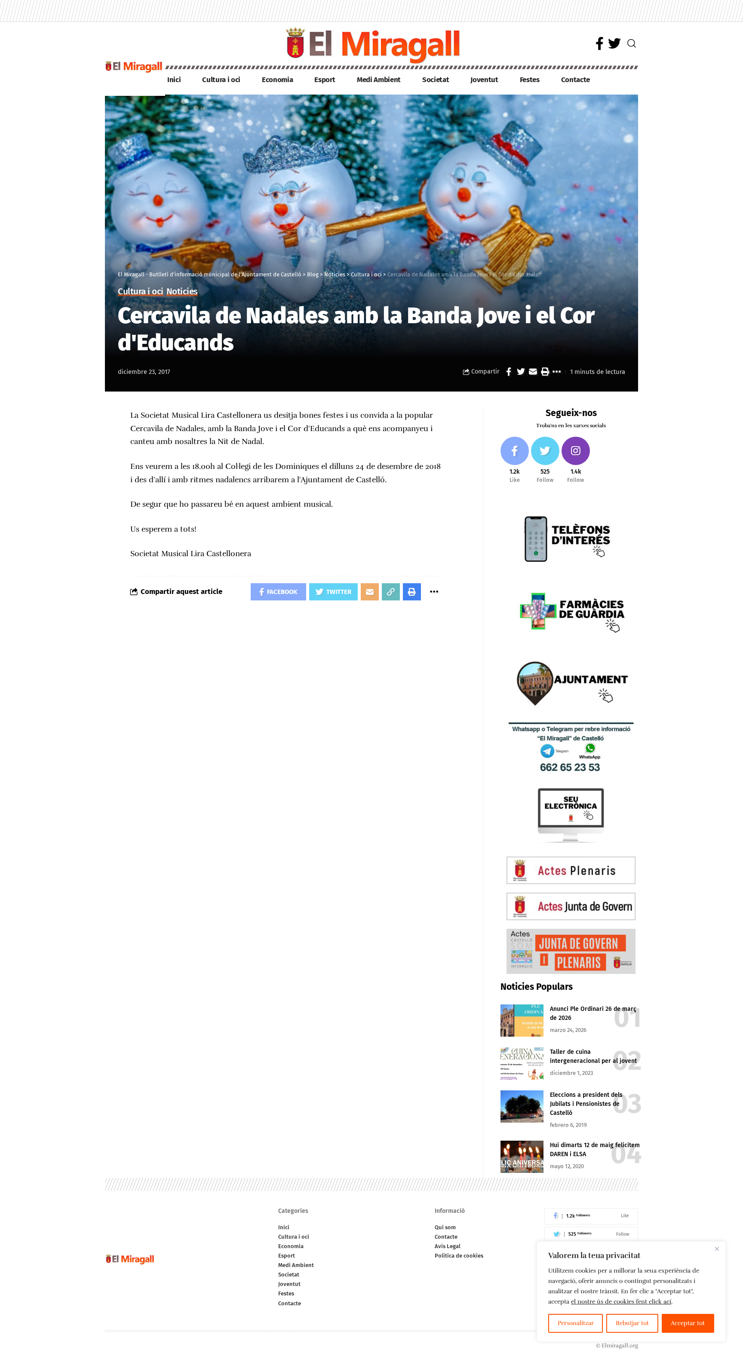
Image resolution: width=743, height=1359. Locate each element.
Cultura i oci (140, 292)
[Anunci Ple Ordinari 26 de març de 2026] (521, 1020)
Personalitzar (576, 1323)
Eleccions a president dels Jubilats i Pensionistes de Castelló (586, 1104)
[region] (631, 1291)
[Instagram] (576, 460)
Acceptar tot (688, 1323)
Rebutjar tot (632, 1323)
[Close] (717, 1248)
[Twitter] (614, 44)
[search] (631, 43)
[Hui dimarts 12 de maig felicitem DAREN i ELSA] (521, 1157)
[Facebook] (599, 44)
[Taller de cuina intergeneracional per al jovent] (521, 1063)
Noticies (182, 292)
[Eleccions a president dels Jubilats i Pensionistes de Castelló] (521, 1106)
